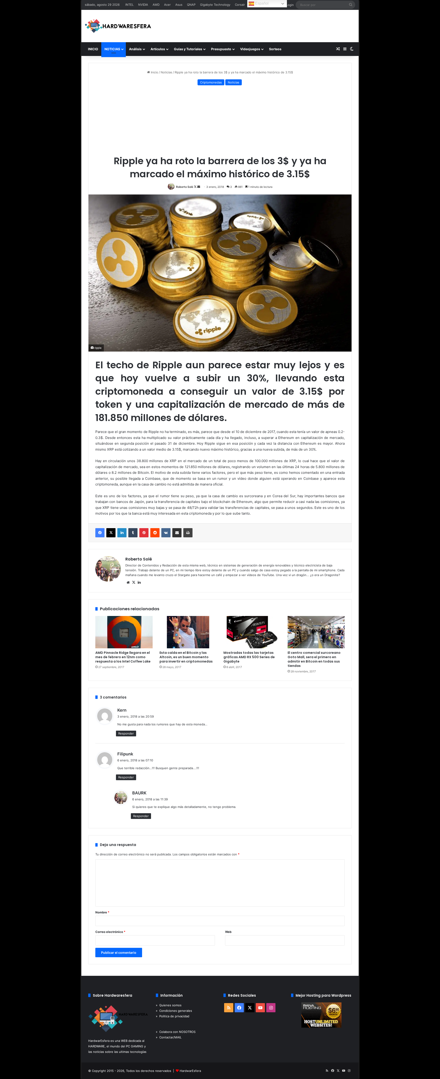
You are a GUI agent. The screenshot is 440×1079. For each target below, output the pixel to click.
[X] (111, 532)
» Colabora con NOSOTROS (175, 1032)
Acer (167, 4)
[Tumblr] (133, 532)
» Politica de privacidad (172, 1016)
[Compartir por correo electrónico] (177, 532)
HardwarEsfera (190, 1071)
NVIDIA (143, 4)
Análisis (135, 49)
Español (261, 3)
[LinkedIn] (121, 532)
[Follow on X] (195, 187)
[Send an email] (198, 187)
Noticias (166, 72)
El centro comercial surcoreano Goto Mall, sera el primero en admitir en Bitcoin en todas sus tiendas (314, 659)
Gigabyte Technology (215, 4)
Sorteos (275, 49)
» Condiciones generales (174, 1010)
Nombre (102, 912)
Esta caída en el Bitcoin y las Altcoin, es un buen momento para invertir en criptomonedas (186, 657)
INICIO (93, 49)
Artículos (158, 49)
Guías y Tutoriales (188, 49)
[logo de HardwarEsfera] (118, 26)
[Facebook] (99, 532)
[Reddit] (155, 532)
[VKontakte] (165, 532)
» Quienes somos (169, 1005)
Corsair (240, 4)
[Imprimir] (187, 532)
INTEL (129, 4)
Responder (126, 733)
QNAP (191, 4)
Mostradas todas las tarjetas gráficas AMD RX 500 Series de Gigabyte (249, 657)
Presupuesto (221, 49)
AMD (156, 4)
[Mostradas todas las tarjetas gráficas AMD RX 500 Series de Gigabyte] (252, 632)
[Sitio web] (128, 582)
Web (228, 932)
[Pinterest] (143, 532)
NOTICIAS (112, 49)
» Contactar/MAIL (169, 1037)
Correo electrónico (110, 932)
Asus (178, 4)
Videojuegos (250, 49)
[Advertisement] (220, 121)
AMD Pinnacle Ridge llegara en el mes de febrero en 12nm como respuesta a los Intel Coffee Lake (123, 657)
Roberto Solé (184, 187)
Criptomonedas (211, 82)
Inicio (154, 72)
